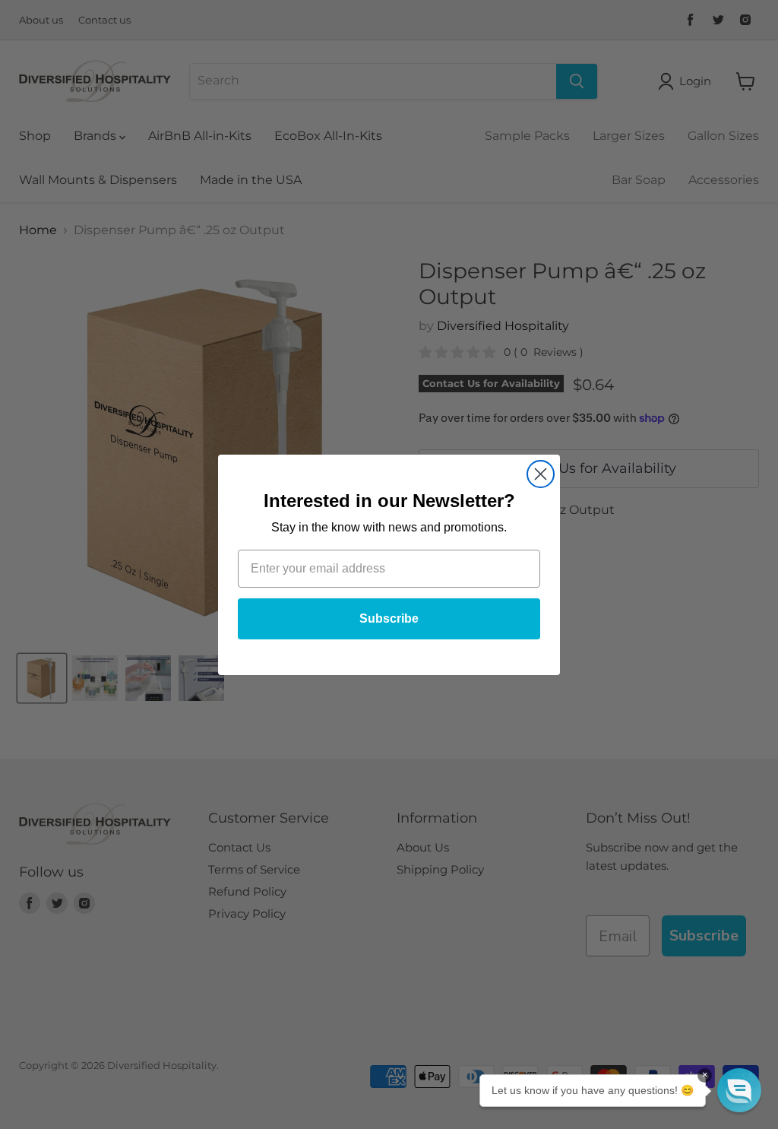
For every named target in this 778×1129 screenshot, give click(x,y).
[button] (739, 1090)
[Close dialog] (540, 474)
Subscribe (389, 618)
